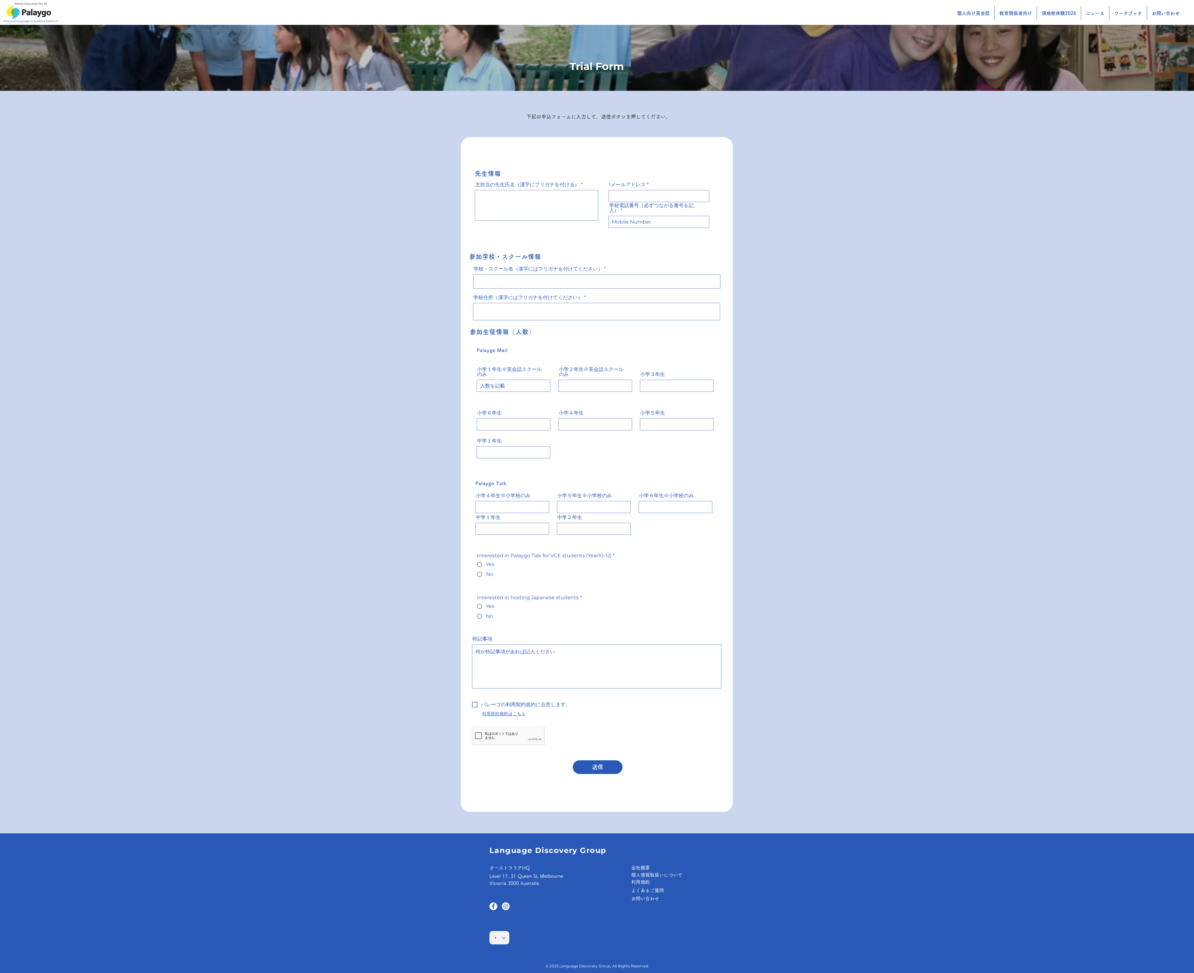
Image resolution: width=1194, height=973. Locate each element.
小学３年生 (652, 374)
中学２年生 (569, 517)
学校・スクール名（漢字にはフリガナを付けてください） (538, 268)
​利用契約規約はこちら (503, 713)
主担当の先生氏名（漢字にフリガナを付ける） (527, 184)
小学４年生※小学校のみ (503, 495)
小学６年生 (489, 412)
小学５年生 (652, 412)
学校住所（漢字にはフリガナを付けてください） (528, 297)
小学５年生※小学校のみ (584, 495)
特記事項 (482, 639)
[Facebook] (493, 906)
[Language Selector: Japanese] (499, 937)
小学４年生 (571, 412)
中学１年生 (489, 440)
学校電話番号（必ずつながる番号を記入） (651, 208)
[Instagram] (506, 906)
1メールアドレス (627, 184)
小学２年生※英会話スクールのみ (591, 372)
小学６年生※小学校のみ (666, 495)
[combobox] (596, 311)
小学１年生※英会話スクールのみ (509, 372)
